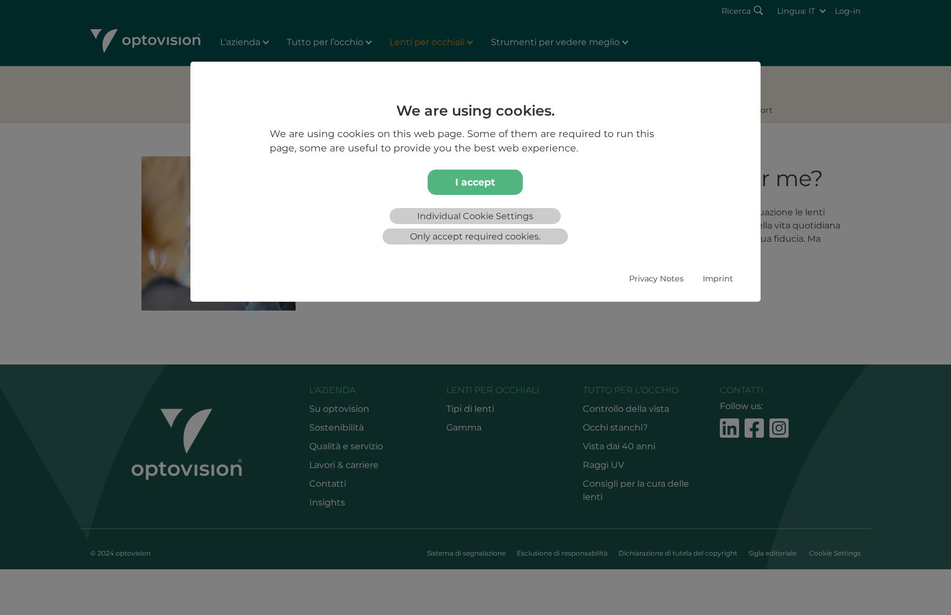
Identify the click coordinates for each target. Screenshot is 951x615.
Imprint (718, 279)
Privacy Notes (656, 279)
